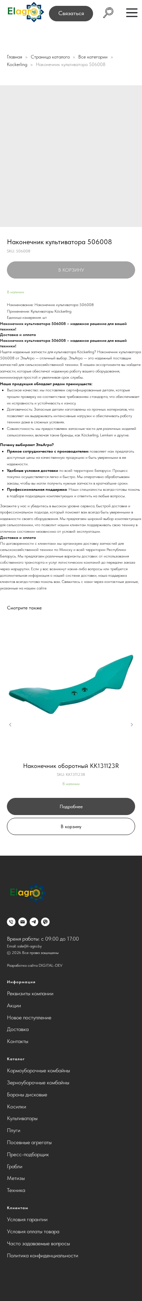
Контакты (17, 1041)
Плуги (13, 1130)
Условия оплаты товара (33, 1231)
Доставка (18, 1029)
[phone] (11, 922)
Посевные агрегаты (29, 1142)
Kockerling (18, 64)
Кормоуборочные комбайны (38, 1070)
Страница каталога (51, 56)
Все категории (93, 56)
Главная (14, 56)
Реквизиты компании (30, 993)
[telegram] (34, 922)
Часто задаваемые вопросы (38, 1243)
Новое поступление (29, 1017)
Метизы (16, 1178)
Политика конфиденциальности (42, 1255)
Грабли (14, 1166)
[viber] (45, 922)
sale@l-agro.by (29, 946)
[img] (25, 12)
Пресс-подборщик (28, 1154)
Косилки (16, 1106)
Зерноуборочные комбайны (38, 1082)
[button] (71, 13)
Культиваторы (22, 1118)
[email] (22, 922)
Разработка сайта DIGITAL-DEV (34, 965)
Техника (16, 1190)
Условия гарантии (27, 1219)
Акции (14, 1005)
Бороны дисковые (27, 1094)
